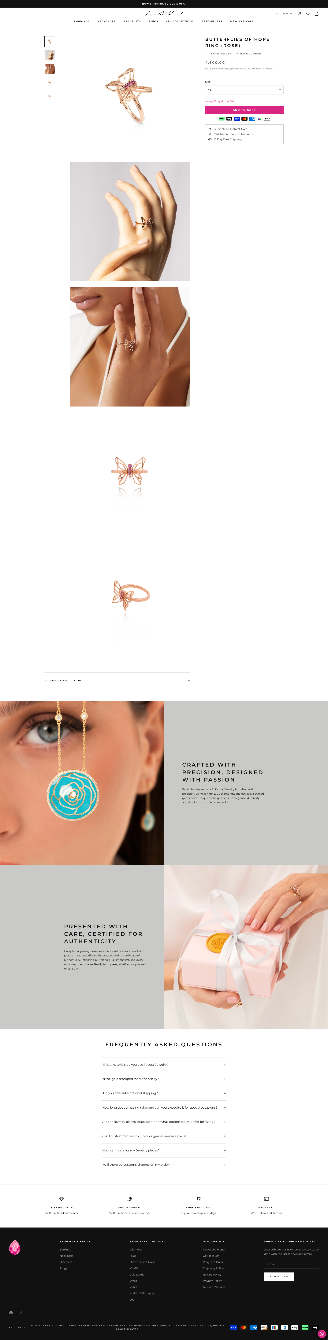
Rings (153, 21)
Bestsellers (212, 21)
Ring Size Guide (213, 1262)
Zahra (133, 1287)
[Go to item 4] (49, 82)
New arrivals (242, 21)
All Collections (180, 21)
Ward (133, 1281)
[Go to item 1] (49, 41)
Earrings (82, 21)
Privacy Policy (212, 1281)
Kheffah (135, 1268)
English (282, 13)
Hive (133, 1255)
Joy (132, 1299)
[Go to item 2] (49, 55)
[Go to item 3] (49, 69)
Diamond (136, 1249)
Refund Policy (212, 1274)
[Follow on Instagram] (11, 1313)
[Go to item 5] (49, 96)
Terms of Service (214, 1287)
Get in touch (211, 1255)
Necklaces (107, 21)
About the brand (214, 1249)
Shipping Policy (213, 1268)
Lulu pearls (137, 1274)
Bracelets (132, 21)
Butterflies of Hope (142, 1262)
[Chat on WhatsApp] (322, 1334)
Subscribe (279, 1276)
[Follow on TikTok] (21, 1313)
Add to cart (244, 109)
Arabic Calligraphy (142, 1293)
